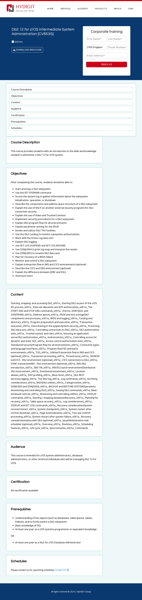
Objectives (17, 95)
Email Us (60, 570)
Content (15, 102)
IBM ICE (117, 9)
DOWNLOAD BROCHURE (28, 49)
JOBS (130, 9)
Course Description (21, 89)
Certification (18, 115)
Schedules (16, 128)
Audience (16, 108)
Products (101, 9)
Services (65, 9)
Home (50, 9)
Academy (83, 9)
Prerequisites (18, 121)
